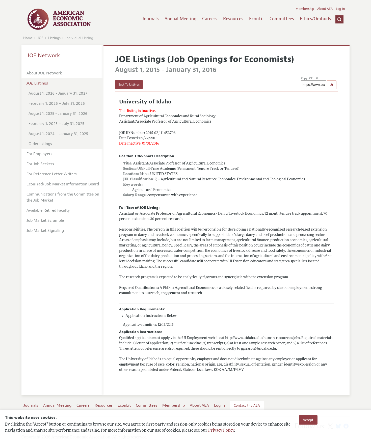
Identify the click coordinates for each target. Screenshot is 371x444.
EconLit (256, 18)
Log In (340, 9)
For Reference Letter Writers (51, 174)
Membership (305, 9)
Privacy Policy (221, 431)
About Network (44, 73)
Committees (282, 18)
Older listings (40, 143)
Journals (150, 18)
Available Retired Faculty (48, 210)
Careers (209, 18)
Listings (54, 38)
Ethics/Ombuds (315, 18)
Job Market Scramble (45, 220)
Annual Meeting (181, 18)
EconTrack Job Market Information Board (62, 184)
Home (28, 38)
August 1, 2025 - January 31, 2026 (58, 113)
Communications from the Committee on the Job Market (62, 197)
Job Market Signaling (45, 230)
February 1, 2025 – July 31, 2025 (56, 123)
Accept (308, 420)
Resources (233, 18)
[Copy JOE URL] (331, 84)
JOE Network (43, 55)
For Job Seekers (40, 163)
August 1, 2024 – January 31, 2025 (58, 133)
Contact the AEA (247, 405)
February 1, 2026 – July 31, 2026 (57, 103)
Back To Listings (129, 84)
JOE (40, 38)
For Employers (39, 153)
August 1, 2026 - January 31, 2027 (58, 93)
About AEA (325, 9)
